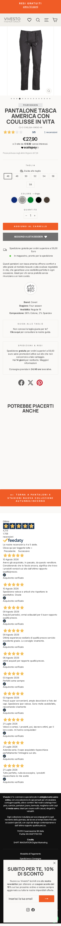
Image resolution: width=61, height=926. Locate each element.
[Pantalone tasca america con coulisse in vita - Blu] (5, 469)
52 (35, 176)
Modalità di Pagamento (30, 853)
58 (30, 184)
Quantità (30, 210)
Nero (38, 200)
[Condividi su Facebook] (21, 383)
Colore (30, 194)
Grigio (22, 200)
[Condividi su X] (30, 383)
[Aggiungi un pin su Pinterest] (40, 383)
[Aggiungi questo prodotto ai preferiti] (17, 424)
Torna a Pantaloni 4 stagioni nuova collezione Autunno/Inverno (30, 498)
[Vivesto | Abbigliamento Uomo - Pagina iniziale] (12, 20)
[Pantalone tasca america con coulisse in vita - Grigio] (9, 469)
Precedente (10, 551)
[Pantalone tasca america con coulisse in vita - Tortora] (21, 469)
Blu (14, 200)
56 (53, 176)
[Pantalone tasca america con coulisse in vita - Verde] (13, 469)
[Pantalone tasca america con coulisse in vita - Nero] (17, 469)
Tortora (46, 200)
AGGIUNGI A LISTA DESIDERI (28, 236)
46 (8, 176)
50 (26, 176)
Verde (30, 200)
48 (17, 176)
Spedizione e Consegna (30, 858)
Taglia (30, 165)
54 (44, 176)
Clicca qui (15, 332)
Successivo (23, 551)
